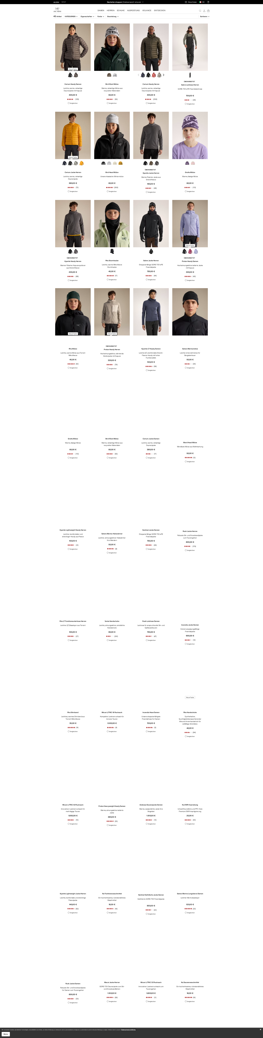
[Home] (57, 9)
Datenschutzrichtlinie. (128, 1030)
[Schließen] (260, 1029)
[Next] (163, 74)
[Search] (200, 11)
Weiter (5, 1034)
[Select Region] (200, 2)
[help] (208, 2)
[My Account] (204, 11)
